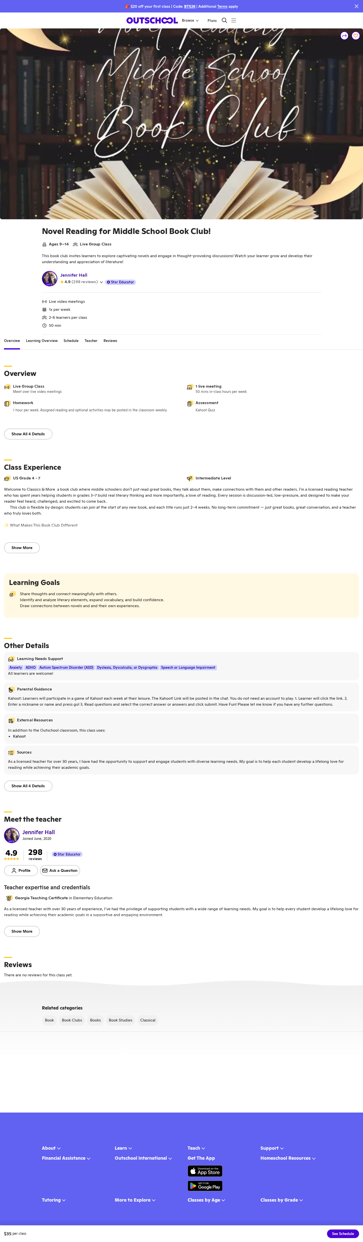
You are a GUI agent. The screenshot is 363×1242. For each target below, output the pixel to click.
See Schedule (343, 1234)
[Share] (344, 35)
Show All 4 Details (28, 434)
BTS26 (189, 6)
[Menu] (233, 20)
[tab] (12, 341)
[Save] (356, 35)
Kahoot (19, 736)
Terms (222, 6)
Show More (21, 547)
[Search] (224, 20)
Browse (188, 20)
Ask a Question (63, 870)
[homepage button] (152, 20)
